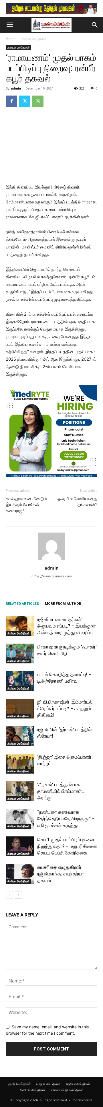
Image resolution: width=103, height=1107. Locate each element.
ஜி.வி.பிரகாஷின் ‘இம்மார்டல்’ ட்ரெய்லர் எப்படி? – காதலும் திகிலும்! (65, 708)
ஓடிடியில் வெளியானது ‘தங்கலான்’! (77, 501)
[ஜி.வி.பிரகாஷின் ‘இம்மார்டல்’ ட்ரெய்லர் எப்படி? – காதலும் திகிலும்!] (20, 708)
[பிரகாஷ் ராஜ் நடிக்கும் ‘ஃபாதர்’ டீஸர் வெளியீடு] (20, 653)
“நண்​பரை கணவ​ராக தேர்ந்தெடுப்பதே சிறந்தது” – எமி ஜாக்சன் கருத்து (66, 818)
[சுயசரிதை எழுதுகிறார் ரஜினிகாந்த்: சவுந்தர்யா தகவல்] (20, 874)
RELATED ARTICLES (22, 604)
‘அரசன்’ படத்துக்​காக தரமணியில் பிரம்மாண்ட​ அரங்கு (61, 791)
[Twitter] (24, 101)
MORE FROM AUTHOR (63, 604)
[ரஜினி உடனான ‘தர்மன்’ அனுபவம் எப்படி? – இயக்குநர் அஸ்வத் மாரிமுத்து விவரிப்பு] (20, 626)
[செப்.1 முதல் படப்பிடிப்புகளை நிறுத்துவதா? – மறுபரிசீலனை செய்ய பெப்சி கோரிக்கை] (20, 846)
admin (16, 88)
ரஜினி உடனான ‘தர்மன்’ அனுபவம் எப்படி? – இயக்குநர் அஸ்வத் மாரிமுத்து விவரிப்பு (66, 625)
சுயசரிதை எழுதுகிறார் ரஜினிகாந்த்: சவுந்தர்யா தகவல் (60, 873)
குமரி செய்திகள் (19, 1083)
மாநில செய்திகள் (48, 1083)
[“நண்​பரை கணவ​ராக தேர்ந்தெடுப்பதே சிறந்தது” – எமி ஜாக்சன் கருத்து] (20, 819)
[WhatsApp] (37, 101)
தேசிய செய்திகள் (78, 1083)
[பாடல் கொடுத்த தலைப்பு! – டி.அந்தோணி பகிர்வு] (20, 681)
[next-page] (18, 895)
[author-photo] (51, 560)
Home (10, 38)
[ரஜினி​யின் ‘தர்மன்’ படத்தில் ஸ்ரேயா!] (20, 736)
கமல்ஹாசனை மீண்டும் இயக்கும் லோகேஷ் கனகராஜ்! (26, 504)
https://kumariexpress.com (51, 576)
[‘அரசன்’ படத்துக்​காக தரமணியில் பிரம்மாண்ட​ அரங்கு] (20, 791)
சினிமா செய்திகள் (33, 38)
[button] (10, 25)
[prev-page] (9, 895)
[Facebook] (11, 101)
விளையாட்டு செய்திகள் (67, 1089)
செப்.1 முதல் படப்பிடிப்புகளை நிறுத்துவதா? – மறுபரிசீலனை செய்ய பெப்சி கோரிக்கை (67, 846)
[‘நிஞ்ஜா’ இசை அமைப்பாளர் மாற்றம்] (20, 764)
